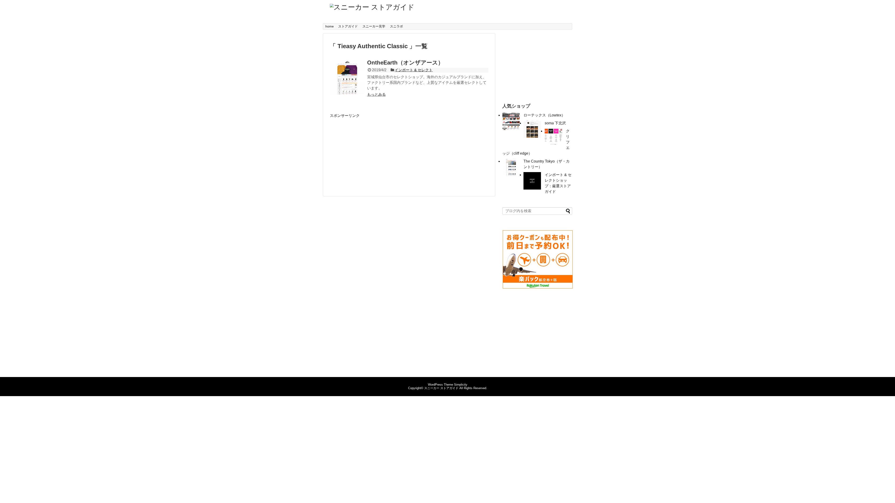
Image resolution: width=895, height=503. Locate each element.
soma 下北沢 (555, 123)
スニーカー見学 (373, 26)
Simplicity (460, 384)
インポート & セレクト (414, 70)
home (329, 26)
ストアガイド (348, 26)
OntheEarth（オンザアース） (405, 62)
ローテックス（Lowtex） (544, 115)
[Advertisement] (369, 151)
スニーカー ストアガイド (441, 388)
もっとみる (376, 94)
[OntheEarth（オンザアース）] (347, 77)
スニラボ (396, 26)
